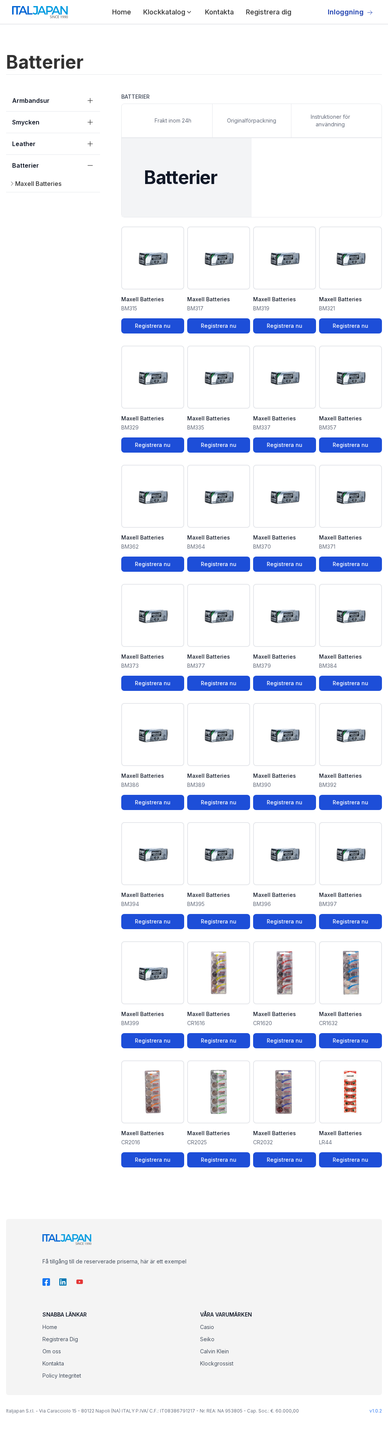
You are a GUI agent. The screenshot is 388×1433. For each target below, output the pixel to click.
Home (121, 12)
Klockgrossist (216, 1363)
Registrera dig (268, 12)
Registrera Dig (60, 1339)
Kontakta (219, 12)
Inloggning (346, 12)
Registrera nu (153, 325)
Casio (207, 1327)
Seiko (207, 1339)
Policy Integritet (61, 1375)
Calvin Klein (214, 1351)
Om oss (51, 1351)
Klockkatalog (164, 12)
